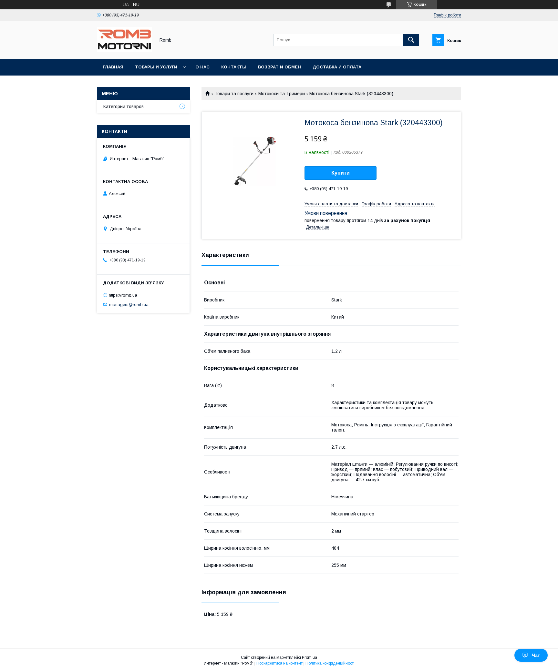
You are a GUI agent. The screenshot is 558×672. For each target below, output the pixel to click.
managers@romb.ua (129, 304)
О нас (202, 67)
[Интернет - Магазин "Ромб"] (124, 50)
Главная (113, 67)
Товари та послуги (233, 93)
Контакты (233, 67)
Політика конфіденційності (330, 663)
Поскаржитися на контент (279, 663)
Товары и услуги (156, 67)
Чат (536, 655)
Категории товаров (123, 106)
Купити (340, 173)
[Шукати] (411, 40)
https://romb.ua (123, 295)
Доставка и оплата (337, 67)
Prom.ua (309, 657)
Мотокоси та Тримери (281, 93)
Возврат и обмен (279, 67)
